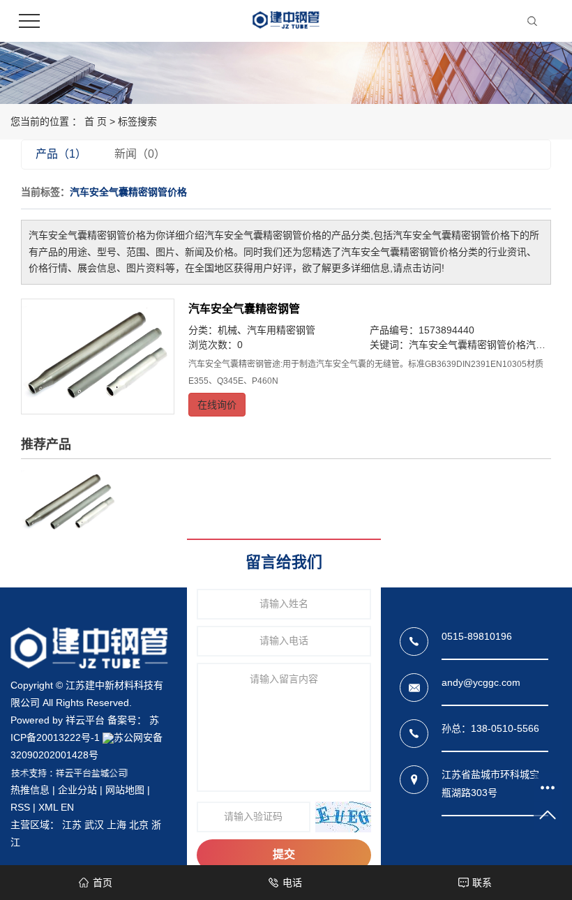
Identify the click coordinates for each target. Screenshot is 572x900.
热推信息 (30, 789)
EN (67, 807)
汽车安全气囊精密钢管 (244, 309)
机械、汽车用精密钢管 (266, 330)
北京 (139, 824)
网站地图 (124, 789)
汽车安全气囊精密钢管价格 (467, 344)
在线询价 (216, 404)
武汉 (94, 824)
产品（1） (61, 154)
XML (48, 807)
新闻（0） (139, 154)
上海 (116, 824)
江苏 (72, 824)
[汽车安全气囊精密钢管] (97, 356)
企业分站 (77, 789)
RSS (20, 807)
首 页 (95, 121)
